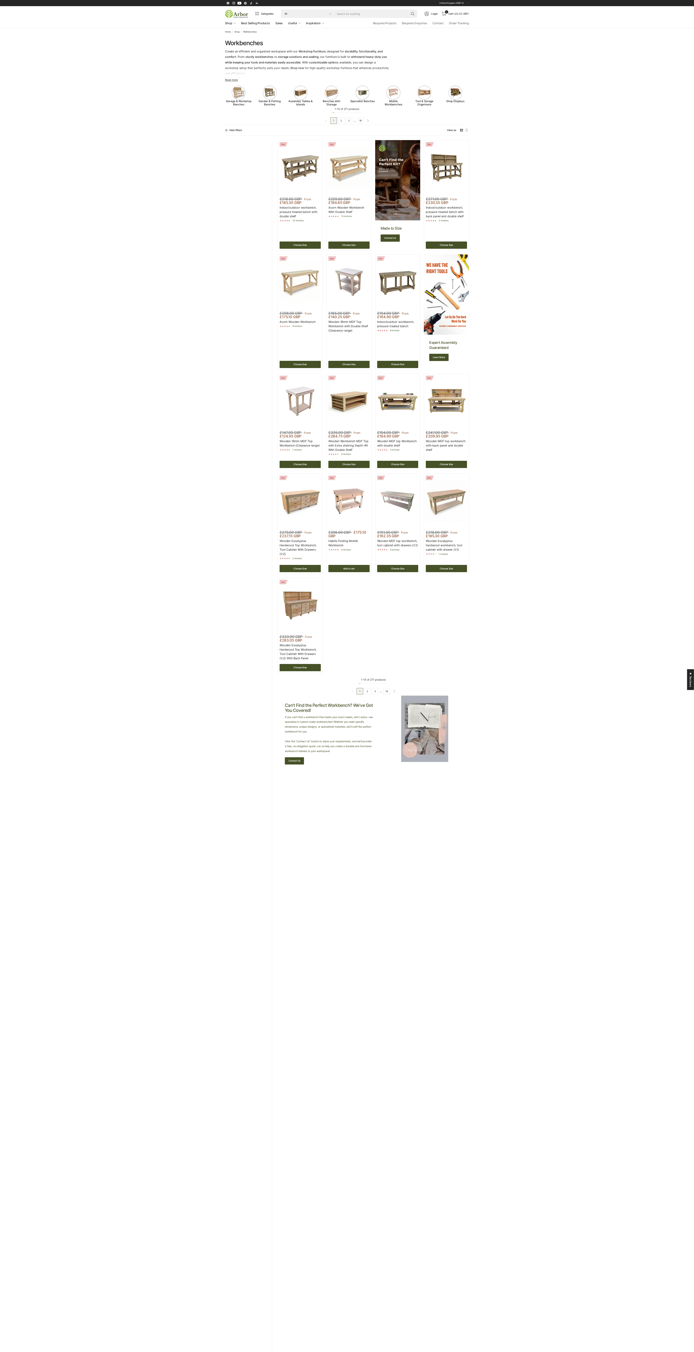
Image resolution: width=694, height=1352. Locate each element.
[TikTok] (251, 3)
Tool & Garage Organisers (424, 103)
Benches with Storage (331, 103)
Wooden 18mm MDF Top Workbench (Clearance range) (300, 443)
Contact (438, 23)
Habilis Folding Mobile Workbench (343, 543)
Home (228, 32)
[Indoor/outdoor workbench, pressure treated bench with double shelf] (300, 168)
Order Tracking (459, 23)
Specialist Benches (362, 101)
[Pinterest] (245, 3)
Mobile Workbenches (393, 103)
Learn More (439, 357)
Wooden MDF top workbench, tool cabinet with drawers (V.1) (397, 543)
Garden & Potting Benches (269, 103)
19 (360, 120)
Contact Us (390, 237)
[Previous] (225, 96)
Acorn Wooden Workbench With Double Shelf (346, 210)
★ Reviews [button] (690, 679)
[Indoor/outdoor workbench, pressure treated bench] (397, 282)
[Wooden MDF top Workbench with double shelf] (397, 401)
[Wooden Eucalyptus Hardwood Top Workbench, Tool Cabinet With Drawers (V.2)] (300, 501)
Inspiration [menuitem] (313, 23)
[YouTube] (239, 3)
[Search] (412, 14)
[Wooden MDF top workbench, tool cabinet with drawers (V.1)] (397, 501)
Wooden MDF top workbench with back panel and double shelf (445, 445)
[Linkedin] (257, 3)
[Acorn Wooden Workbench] (300, 282)
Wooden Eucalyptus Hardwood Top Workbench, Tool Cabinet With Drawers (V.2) (298, 547)
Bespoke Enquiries (414, 23)
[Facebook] (228, 3)
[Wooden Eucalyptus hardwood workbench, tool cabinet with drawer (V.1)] (446, 501)
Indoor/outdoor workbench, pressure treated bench (395, 324)
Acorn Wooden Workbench (297, 322)
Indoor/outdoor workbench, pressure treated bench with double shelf (298, 212)
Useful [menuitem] (292, 23)
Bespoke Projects (385, 23)
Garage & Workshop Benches (238, 103)
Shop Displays (455, 101)
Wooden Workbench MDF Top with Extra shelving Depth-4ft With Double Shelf (348, 445)
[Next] (469, 96)
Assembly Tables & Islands (300, 103)
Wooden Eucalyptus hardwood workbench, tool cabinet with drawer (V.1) (444, 545)
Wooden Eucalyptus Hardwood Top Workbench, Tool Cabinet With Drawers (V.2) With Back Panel (298, 651)
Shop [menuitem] (228, 23)
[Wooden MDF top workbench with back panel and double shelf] (446, 401)
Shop (236, 32)
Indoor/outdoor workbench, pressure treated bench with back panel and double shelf (445, 212)
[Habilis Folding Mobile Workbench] (349, 501)
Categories (267, 13)
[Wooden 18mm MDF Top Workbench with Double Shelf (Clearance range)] (349, 282)
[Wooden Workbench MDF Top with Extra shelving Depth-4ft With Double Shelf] (349, 401)
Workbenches (250, 32)
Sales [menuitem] (279, 23)
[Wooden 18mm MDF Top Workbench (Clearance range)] (300, 401)
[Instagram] (234, 3)
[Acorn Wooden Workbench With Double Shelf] (349, 168)
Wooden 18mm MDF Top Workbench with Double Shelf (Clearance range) (348, 326)
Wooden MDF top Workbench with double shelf (397, 443)
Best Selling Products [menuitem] (255, 23)
